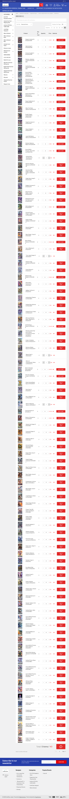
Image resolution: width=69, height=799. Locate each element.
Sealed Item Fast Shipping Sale (8, 21)
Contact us (31, 8)
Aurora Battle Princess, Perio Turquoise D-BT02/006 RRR (28, 74)
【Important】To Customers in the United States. (49, 8)
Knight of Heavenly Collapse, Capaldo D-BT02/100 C (30, 739)
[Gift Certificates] (47, 5)
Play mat (6, 77)
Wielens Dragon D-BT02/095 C (30, 703)
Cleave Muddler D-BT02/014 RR (29, 129)
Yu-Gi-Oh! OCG (7, 57)
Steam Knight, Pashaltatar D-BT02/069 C (29, 518)
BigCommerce (22, 797)
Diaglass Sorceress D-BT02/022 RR (30, 186)
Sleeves (5, 74)
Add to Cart (61, 40)
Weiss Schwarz (7, 33)
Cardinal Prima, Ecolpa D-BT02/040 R (31, 312)
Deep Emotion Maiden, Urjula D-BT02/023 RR (29, 193)
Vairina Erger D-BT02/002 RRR (28, 46)
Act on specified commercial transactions (13, 8)
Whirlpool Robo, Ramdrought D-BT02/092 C (29, 682)
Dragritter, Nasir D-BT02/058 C (30, 439)
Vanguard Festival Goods (8, 80)
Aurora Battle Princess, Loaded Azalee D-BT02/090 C (31, 668)
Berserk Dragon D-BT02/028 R (30, 228)
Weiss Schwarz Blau (7, 40)
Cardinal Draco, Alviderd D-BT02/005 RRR (30, 67)
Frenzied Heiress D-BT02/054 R (29, 411)
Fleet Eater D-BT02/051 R (29, 390)
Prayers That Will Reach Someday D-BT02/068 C (30, 511)
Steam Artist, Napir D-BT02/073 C (31, 546)
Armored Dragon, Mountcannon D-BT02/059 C (29, 446)
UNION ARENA (7, 54)
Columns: (48, 27)
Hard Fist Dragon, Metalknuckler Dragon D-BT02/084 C (30, 625)
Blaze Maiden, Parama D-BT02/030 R (30, 242)
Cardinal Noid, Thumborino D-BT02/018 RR (29, 158)
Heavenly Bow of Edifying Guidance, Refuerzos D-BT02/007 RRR (29, 81)
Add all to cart (61, 746)
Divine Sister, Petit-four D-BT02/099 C (30, 732)
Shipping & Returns (7, 10)
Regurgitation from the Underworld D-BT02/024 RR (29, 200)
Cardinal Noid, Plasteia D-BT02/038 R (31, 298)
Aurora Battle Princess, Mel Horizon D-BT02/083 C (31, 618)
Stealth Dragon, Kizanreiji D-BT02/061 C (31, 461)
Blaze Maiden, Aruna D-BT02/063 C (31, 475)
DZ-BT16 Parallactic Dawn (8, 17)
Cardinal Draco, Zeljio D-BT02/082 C (30, 610)
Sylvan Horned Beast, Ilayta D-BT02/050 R (30, 383)
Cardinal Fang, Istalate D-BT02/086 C (31, 639)
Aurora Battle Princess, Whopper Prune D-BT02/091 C (31, 675)
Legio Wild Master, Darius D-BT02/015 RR (31, 137)
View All (45, 773)
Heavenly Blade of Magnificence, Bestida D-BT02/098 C (31, 725)
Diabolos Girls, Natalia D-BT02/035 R (29, 277)
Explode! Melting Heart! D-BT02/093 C (30, 689)
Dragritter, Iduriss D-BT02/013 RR (30, 122)
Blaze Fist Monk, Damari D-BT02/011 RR (31, 108)
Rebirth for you (7, 60)
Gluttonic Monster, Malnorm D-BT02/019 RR (30, 165)
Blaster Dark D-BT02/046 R (29, 355)
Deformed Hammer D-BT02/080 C (30, 596)
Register (58, 5)
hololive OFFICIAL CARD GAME (8, 26)
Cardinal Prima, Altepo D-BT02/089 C (31, 661)
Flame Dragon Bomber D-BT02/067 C (31, 503)
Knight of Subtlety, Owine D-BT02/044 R (30, 341)
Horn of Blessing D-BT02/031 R (30, 248)
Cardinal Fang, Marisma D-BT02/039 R (31, 305)
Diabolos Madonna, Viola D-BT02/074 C (30, 553)
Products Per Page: (56, 24)
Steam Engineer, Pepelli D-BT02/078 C (30, 582)
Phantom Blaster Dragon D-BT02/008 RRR (29, 88)
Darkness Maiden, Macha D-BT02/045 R (30, 348)
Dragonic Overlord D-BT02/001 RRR (30, 40)
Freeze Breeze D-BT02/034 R (29, 270)
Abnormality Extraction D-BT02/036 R (29, 284)
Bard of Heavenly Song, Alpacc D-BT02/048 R (29, 369)
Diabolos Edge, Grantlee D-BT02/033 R (30, 263)
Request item (7, 84)
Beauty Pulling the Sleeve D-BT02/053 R (30, 404)
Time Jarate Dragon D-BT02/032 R (31, 256)
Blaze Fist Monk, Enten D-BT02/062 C (31, 467)
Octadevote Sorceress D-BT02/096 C (31, 710)
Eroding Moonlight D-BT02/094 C (30, 696)
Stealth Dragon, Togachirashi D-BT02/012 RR (28, 116)
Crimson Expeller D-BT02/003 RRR (29, 53)
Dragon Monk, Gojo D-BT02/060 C (30, 453)
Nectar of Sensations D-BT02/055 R (30, 418)
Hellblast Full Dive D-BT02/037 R (30, 291)
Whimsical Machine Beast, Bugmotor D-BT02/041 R (30, 319)
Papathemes (38, 797)
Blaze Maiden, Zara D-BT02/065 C (30, 489)
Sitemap (18, 789)
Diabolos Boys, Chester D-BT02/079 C (31, 589)
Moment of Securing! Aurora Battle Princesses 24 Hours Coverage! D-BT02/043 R (30, 333)
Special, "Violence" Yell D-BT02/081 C (31, 603)
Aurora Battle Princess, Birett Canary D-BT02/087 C (31, 646)
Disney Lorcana (7, 48)
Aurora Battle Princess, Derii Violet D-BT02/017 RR (30, 151)
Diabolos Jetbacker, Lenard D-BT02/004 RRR (29, 60)
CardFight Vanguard (6, 30)
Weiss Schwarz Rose (7, 36)
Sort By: (18, 24)
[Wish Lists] (51, 5)
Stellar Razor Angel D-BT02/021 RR (30, 179)
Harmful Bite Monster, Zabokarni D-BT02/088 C (31, 654)
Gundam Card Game (7, 44)
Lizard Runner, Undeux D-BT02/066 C (31, 496)
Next (63, 751)
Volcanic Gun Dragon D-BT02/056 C (31, 425)
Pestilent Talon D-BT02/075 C (30, 560)
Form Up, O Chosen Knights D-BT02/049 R (30, 376)
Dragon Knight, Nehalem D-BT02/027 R (30, 221)
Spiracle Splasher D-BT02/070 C (30, 525)
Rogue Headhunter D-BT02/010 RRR (30, 101)
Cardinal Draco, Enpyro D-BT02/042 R (29, 326)
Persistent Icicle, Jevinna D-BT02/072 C (31, 539)
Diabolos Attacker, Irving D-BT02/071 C (30, 532)
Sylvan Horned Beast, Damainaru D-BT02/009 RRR (30, 95)
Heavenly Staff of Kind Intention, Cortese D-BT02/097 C (31, 718)
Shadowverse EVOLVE (7, 51)
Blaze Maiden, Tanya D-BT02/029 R (31, 235)
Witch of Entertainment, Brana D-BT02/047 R (31, 362)
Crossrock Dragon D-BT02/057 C (30, 432)
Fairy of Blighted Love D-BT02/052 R (30, 397)
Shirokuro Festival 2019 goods (8, 63)
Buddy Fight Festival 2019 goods (8, 67)
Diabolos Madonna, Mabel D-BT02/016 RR (30, 143)
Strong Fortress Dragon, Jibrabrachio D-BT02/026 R (30, 214)
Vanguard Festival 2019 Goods (8, 71)
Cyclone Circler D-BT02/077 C (29, 575)
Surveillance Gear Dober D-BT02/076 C (30, 568)
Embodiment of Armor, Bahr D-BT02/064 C (31, 482)
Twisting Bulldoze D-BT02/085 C (30, 632)
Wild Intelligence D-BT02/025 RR (29, 206)
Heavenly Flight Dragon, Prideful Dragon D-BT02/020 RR (30, 172)
